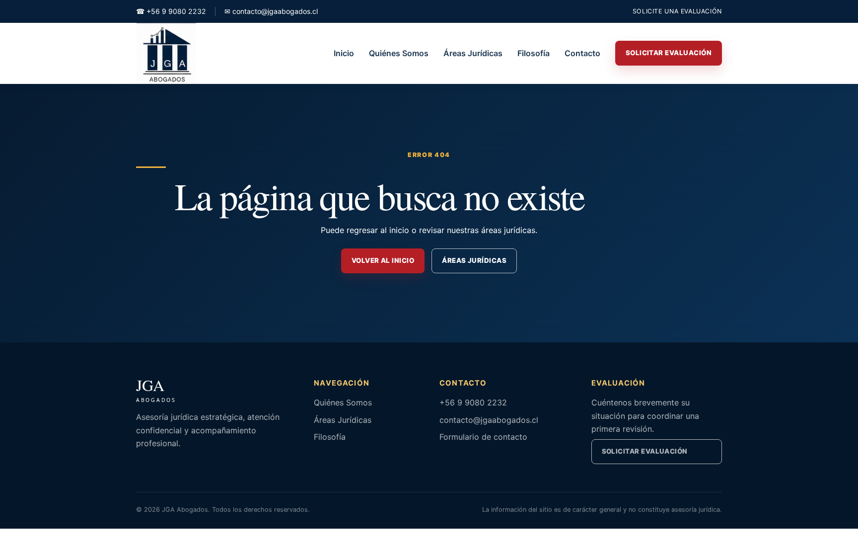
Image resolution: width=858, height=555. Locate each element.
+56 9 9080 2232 (171, 11)
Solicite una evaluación (677, 11)
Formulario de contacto (483, 437)
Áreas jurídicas (474, 260)
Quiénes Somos (399, 53)
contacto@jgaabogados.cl (271, 11)
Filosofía (533, 53)
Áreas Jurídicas (472, 53)
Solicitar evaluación (645, 451)
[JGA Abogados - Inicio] (166, 53)
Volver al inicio (383, 260)
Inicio (344, 53)
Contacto (582, 53)
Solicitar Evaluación (669, 53)
